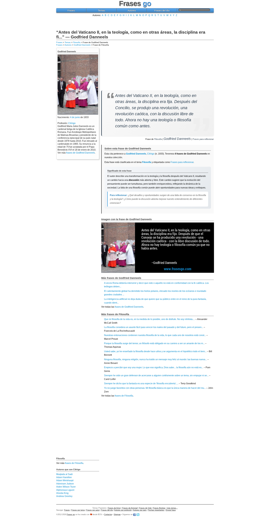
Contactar (108, 514)
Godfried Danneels (82, 45)
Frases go (71, 514)
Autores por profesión (123, 510)
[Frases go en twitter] (138, 514)
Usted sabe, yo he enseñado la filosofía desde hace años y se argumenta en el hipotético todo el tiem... (155, 351)
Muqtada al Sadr (64, 474)
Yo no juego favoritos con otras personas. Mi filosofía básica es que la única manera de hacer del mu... (155, 388)
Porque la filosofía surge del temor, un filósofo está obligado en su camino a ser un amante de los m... (154, 343)
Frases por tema (78, 510)
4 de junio (75, 117)
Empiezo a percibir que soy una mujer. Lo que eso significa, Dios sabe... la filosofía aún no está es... (153, 367)
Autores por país (140, 510)
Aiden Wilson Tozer (66, 487)
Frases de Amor (114, 508)
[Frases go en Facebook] (134, 514)
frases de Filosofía (124, 396)
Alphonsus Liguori (65, 490)
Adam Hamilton (64, 477)
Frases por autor (93, 510)
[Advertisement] (135, 23)
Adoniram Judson (65, 483)
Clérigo (150, 154)
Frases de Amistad (130, 508)
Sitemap (117, 514)
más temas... (172, 508)
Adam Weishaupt (64, 480)
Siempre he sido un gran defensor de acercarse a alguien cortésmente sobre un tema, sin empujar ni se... (156, 375)
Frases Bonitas (159, 508)
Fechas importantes (156, 510)
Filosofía (76, 42)
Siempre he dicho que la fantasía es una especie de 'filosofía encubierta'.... (141, 383)
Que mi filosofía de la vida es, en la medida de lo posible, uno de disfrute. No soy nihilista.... (149, 319)
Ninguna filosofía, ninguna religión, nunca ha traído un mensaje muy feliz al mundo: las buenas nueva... (155, 359)
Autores (132, 10)
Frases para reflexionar (203, 139)
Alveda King (62, 493)
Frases (71, 10)
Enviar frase (171, 510)
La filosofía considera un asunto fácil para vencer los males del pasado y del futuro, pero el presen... (153, 327)
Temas (101, 10)
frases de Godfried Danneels (129, 307)
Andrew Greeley (64, 496)
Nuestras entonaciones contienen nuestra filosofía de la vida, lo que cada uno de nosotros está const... (155, 335)
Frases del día (161, 10)
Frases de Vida (145, 508)
